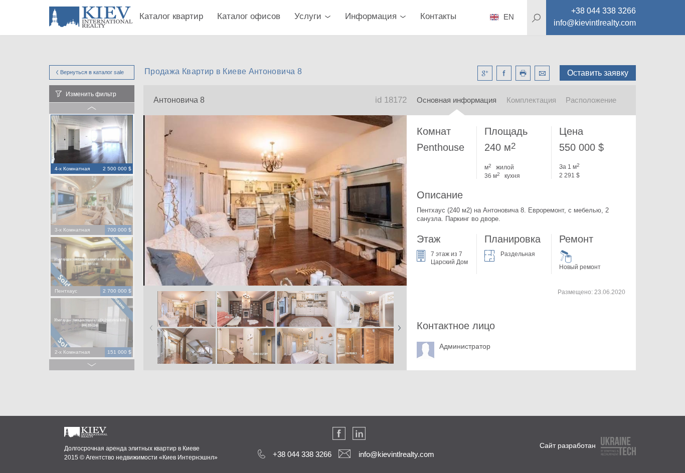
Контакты (438, 16)
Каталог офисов (248, 16)
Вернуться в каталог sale (92, 72)
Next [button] (397, 324)
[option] (91, 144)
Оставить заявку (597, 73)
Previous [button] (149, 324)
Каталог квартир (171, 16)
